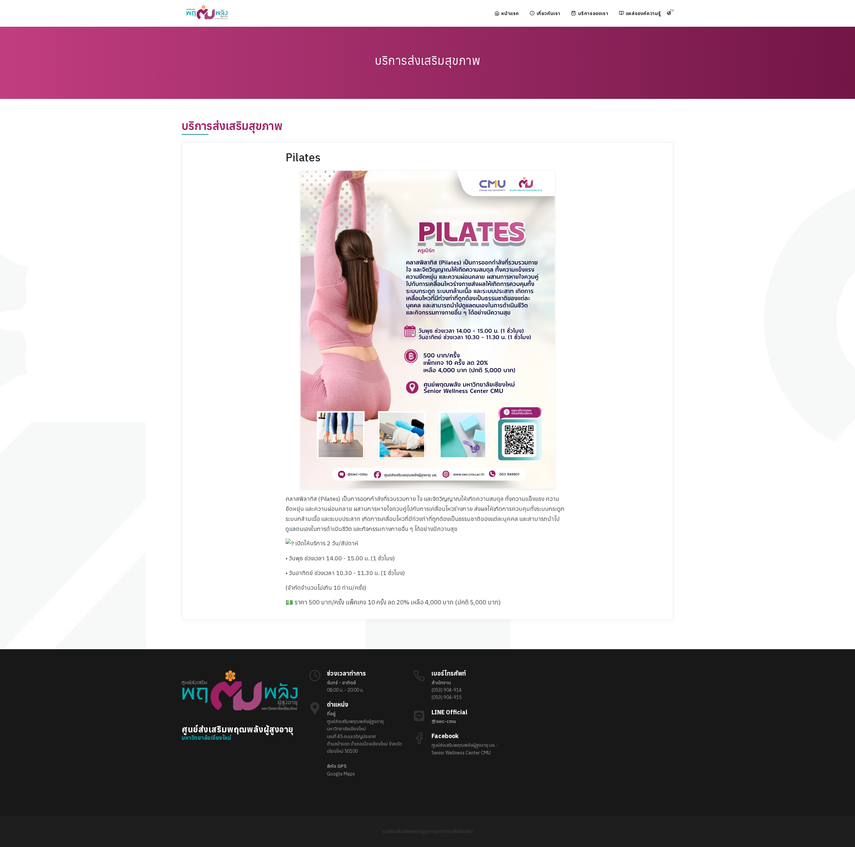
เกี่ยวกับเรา (548, 13)
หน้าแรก (510, 13)
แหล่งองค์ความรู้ (643, 13)
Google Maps (341, 774)
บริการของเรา (593, 13)
